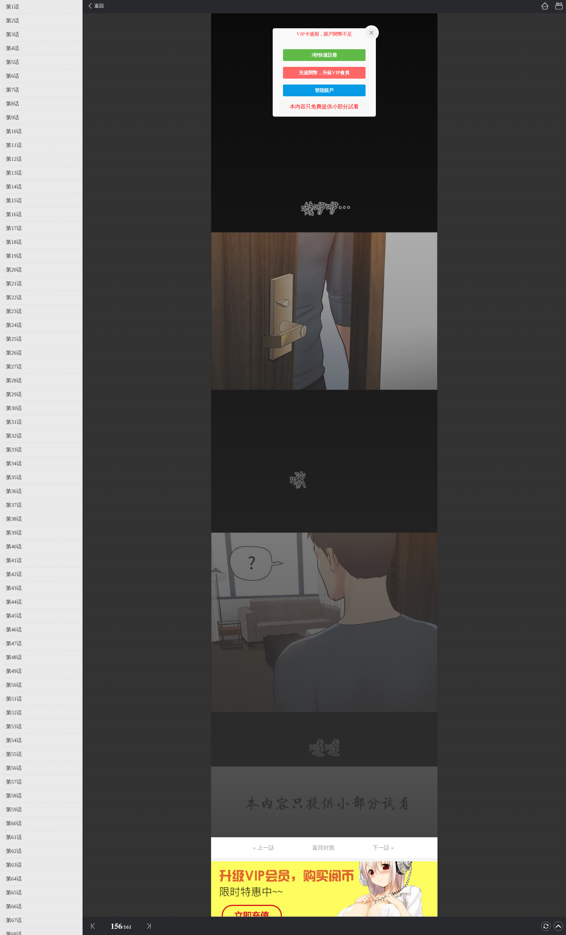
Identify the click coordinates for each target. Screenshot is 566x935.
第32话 (14, 436)
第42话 (14, 574)
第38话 (14, 519)
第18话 (14, 242)
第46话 (14, 630)
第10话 (14, 131)
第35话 (14, 477)
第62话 (14, 851)
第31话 (14, 422)
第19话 (14, 256)
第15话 (14, 200)
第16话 (14, 214)
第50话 (14, 685)
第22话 (14, 297)
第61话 (14, 837)
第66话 (14, 906)
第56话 (14, 768)
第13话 (14, 173)
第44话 (14, 602)
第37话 (14, 505)
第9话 (12, 117)
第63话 (14, 865)
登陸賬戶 (324, 90)
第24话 (14, 325)
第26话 (14, 353)
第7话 (12, 90)
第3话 (12, 34)
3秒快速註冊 (324, 54)
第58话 (14, 796)
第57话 (14, 782)
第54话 (14, 740)
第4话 (12, 48)
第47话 (14, 643)
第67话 (14, 920)
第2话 (12, 21)
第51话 (14, 699)
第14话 (14, 187)
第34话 (14, 463)
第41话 (14, 560)
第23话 (14, 311)
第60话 (14, 823)
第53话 (14, 726)
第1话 (12, 7)
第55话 (14, 754)
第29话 (14, 394)
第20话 (14, 270)
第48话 (14, 657)
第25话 (14, 339)
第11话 (14, 145)
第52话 (14, 713)
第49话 (14, 671)
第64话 (14, 879)
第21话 (14, 284)
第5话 (12, 62)
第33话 (14, 450)
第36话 (14, 491)
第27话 (14, 367)
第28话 (14, 380)
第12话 (14, 159)
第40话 (14, 547)
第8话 (12, 104)
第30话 (14, 408)
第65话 (14, 893)
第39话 (14, 533)
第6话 (12, 76)
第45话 (14, 616)
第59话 (14, 809)
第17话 (14, 228)
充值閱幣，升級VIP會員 (324, 72)
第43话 (14, 588)
